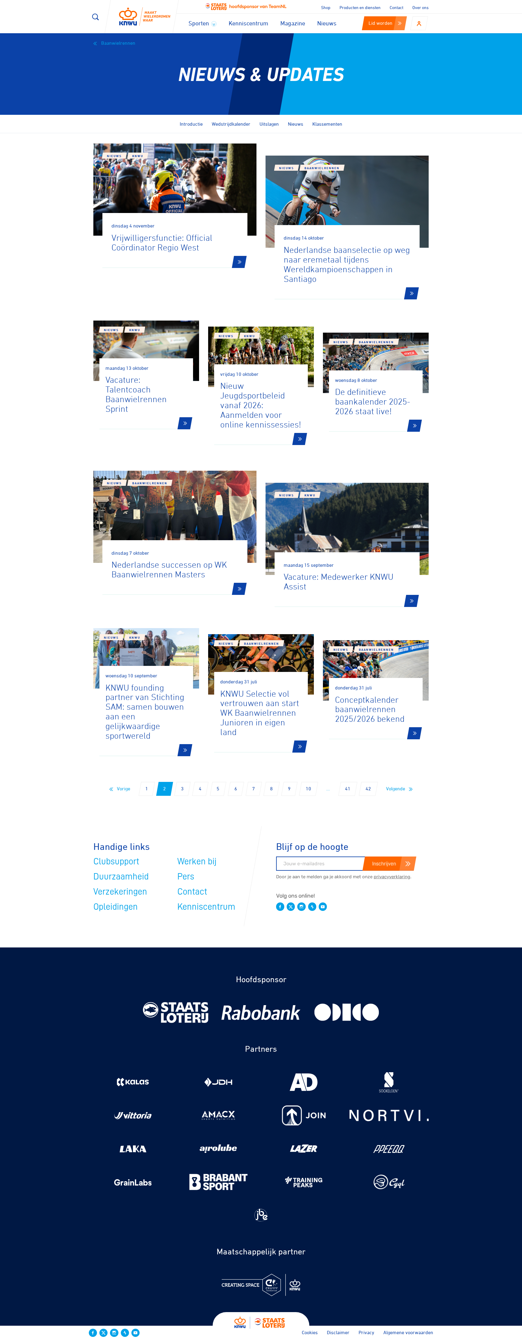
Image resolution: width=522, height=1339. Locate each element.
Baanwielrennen (117, 43)
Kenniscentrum (248, 23)
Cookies (310, 1332)
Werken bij (197, 861)
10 (308, 788)
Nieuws (327, 23)
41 (347, 788)
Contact (396, 7)
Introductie (191, 124)
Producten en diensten (360, 7)
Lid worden (380, 23)
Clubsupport (116, 861)
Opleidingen (115, 906)
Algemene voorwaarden (408, 1332)
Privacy (366, 1332)
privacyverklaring (392, 876)
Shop (325, 7)
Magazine (292, 23)
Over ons (420, 7)
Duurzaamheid (121, 876)
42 (368, 788)
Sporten (199, 23)
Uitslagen (269, 124)
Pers (185, 876)
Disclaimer (338, 1332)
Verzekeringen (120, 891)
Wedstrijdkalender (231, 124)
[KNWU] (144, 16)
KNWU (137, 156)
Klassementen (327, 124)
